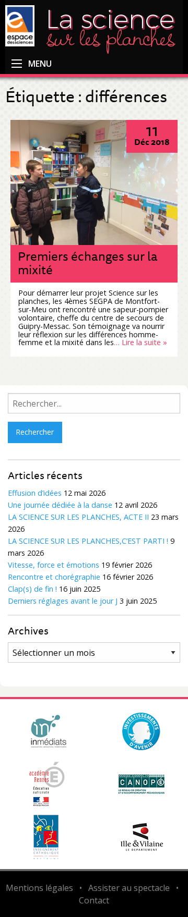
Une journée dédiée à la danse (60, 505)
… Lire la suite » (140, 342)
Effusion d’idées (35, 493)
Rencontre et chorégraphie (54, 577)
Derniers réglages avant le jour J (63, 601)
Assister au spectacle (129, 888)
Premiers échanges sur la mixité (88, 262)
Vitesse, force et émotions (53, 565)
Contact (94, 900)
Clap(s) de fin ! (32, 589)
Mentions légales (39, 888)
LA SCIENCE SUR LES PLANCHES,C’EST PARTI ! (88, 541)
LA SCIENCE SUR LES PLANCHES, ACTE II (78, 517)
